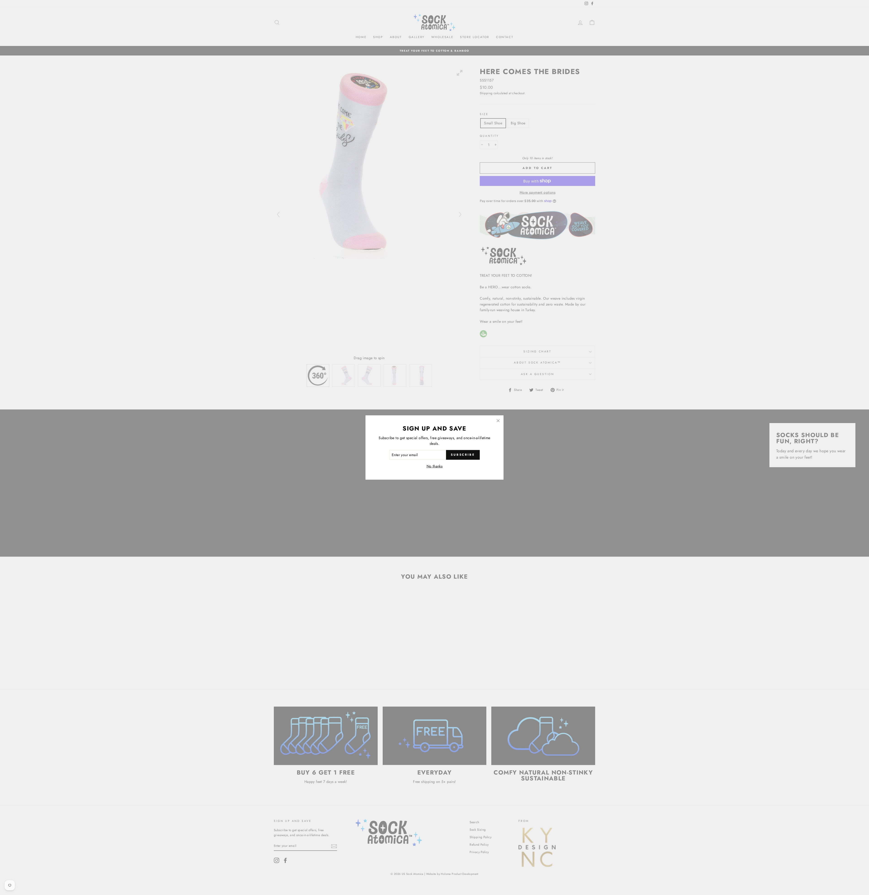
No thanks (435, 466)
